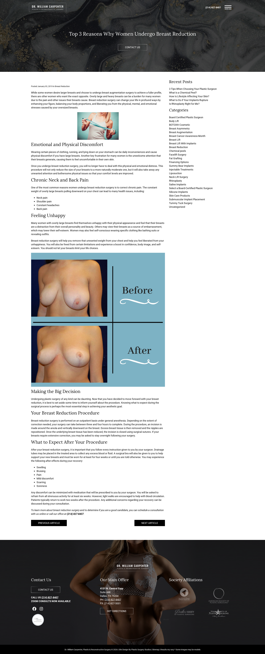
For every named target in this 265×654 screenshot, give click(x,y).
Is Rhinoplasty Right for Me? (184, 103)
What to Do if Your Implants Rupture (188, 100)
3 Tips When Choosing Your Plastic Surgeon (193, 88)
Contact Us (132, 47)
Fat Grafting (175, 158)
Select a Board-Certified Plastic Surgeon (191, 188)
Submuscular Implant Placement (187, 199)
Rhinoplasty (175, 180)
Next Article (149, 523)
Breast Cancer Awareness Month (187, 136)
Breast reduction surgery (102, 100)
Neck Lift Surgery (178, 177)
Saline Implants (177, 184)
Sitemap (155, 649)
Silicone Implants (178, 192)
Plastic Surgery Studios (141, 649)
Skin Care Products (179, 195)
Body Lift (174, 121)
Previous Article (49, 523)
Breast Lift (174, 139)
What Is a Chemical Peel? (183, 92)
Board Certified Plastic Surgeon (186, 117)
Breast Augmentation (181, 132)
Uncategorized (177, 206)
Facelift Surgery (177, 154)
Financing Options (179, 162)
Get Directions (116, 611)
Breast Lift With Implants (182, 143)
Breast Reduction (62, 86)
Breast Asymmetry (179, 128)
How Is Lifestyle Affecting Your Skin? (189, 96)
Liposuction (175, 173)
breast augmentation (113, 92)
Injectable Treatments (181, 169)
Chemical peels (177, 150)
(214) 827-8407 (49, 597)
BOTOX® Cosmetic (179, 124)
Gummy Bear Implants (181, 165)
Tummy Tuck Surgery (180, 203)
